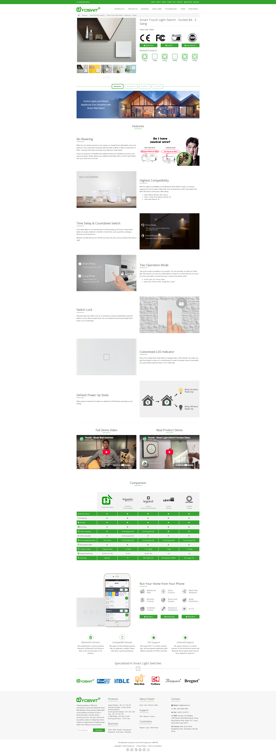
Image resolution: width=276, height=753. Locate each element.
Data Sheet (149, 45)
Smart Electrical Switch (97, 15)
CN (123, 714)
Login (197, 2)
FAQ (174, 2)
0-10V (124, 718)
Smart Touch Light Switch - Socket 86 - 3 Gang (121, 15)
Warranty (146, 716)
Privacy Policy (141, 746)
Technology (171, 9)
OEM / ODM (156, 9)
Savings (145, 9)
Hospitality (127, 732)
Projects (132, 9)
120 (127, 705)
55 (130, 705)
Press (169, 2)
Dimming (121, 716)
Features (193, 9)
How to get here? (181, 723)
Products (120, 9)
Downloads (157, 86)
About (158, 2)
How (183, 9)
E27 (126, 712)
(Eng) (83, 2)
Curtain (123, 707)
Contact (180, 2)
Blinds (129, 707)
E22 (134, 712)
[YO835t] (83, 69)
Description (117, 86)
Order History (154, 728)
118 (123, 705)
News (164, 2)
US (119, 714)
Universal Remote (113, 709)
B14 (130, 712)
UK (116, 714)
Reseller (119, 730)
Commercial (119, 732)
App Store (149, 617)
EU (113, 714)
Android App (170, 617)
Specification (131, 86)
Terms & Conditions (155, 746)
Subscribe (99, 730)
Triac (128, 718)
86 (120, 705)
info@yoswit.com (184, 705)
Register (188, 2)
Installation (144, 86)
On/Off (127, 716)
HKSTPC (155, 742)
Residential (111, 732)
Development (127, 730)
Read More (191, 617)
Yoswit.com (131, 746)
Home (153, 2)
